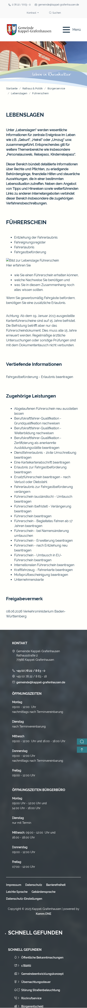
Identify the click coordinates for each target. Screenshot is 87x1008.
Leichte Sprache (17, 891)
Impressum (13, 884)
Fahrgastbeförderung (30, 252)
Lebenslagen (19, 93)
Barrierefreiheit (56, 884)
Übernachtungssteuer (36, 982)
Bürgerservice (56, 88)
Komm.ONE (43, 913)
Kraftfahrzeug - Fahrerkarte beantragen (43, 570)
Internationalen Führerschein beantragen (44, 565)
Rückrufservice (31, 998)
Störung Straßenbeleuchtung (40, 990)
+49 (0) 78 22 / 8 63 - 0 (30, 670)
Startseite (12, 88)
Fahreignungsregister (30, 242)
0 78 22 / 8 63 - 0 (21, 4)
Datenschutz (33, 884)
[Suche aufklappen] (82, 741)
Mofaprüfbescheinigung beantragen (41, 575)
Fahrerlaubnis (24, 247)
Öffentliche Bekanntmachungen (42, 957)
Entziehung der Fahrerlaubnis (36, 237)
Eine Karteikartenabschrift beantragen (42, 462)
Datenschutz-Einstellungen (24, 898)
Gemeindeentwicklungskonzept (42, 973)
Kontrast (32, 12)
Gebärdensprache (43, 891)
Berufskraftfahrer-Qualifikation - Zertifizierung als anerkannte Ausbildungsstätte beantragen (37, 443)
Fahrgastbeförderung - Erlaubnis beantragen (39, 377)
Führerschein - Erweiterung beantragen (43, 540)
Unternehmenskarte (29, 580)
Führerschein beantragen (32, 516)
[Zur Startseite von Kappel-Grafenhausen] (29, 29)
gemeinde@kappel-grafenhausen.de (58, 4)
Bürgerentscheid (32, 1006)
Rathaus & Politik (32, 88)
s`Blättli (26, 965)
